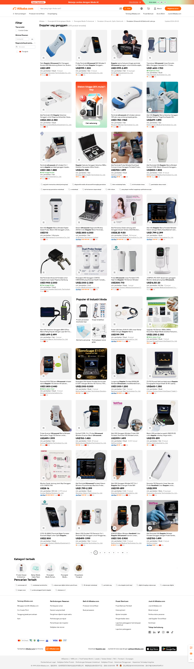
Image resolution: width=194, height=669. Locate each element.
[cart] (149, 9)
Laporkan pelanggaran (123, 629)
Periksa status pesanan (156, 614)
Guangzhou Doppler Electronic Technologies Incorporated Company (56, 289)
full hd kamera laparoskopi (93, 189)
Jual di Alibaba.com (155, 606)
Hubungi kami (120, 610)
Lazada (97, 659)
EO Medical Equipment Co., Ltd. (122, 73)
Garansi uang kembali (57, 610)
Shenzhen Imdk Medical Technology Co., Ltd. (126, 237)
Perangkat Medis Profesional (84, 21)
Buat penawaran (88, 610)
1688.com (74, 659)
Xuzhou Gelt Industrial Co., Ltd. (50, 176)
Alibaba (41, 21)
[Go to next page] (127, 553)
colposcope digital (168, 585)
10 (122, 552)
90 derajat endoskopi (90, 585)
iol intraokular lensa (138, 184)
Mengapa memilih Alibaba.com (28, 606)
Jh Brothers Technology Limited (87, 237)
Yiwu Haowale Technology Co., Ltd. (159, 75)
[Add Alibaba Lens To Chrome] (52, 649)
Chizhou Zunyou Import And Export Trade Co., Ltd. (162, 391)
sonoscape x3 (22, 585)
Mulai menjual (153, 610)
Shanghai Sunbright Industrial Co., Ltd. (124, 339)
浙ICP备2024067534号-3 (154, 666)
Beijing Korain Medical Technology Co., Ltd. (161, 125)
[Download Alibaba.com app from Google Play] (169, 649)
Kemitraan (151, 623)
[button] (120, 8)
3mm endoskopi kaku (119, 184)
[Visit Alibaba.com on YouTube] (167, 632)
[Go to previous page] (91, 553)
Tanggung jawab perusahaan (27, 614)
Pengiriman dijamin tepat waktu (61, 614)
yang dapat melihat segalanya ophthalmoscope (136, 189)
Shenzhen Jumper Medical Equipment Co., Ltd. (162, 287)
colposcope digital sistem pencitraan (65, 585)
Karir (18, 619)
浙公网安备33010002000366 (133, 666)
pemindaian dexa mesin (158, 184)
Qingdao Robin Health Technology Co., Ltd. (90, 175)
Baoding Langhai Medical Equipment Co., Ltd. (56, 125)
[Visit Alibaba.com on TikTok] (172, 632)
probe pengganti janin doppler (41, 590)
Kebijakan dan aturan (57, 627)
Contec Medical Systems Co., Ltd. (87, 287)
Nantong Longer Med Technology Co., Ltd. (126, 391)
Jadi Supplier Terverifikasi (157, 619)
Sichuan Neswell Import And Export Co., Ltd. (162, 341)
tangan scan (22, 590)
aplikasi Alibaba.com (136, 649)
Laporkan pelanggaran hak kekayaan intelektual (128, 624)
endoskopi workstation (40, 585)
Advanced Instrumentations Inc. (51, 393)
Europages (129, 659)
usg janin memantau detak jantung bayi (55, 184)
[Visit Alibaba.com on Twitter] (158, 632)
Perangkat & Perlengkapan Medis (59, 21)
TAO (114, 659)
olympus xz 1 (62, 590)
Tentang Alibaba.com (25, 601)
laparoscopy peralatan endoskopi (53, 189)
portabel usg (108, 585)
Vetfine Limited (116, 175)
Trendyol (121, 659)
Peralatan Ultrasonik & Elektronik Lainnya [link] (141, 21)
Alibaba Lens (30, 649)
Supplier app (100, 649)
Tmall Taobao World (86, 659)
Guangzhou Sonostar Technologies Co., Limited (56, 73)
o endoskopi (74, 189)
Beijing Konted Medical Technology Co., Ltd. (162, 175)
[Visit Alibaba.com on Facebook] (149, 632)
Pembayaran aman (56, 606)
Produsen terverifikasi (90, 606)
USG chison (111, 189)
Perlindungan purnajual (58, 619)
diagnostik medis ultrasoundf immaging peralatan (90, 184)
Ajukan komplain (121, 614)
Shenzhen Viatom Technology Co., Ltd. (160, 237)
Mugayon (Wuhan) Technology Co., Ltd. (124, 125)
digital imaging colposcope (147, 585)
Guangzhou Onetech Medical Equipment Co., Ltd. (127, 287)
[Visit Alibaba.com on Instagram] (163, 632)
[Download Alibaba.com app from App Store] (152, 649)
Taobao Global (106, 659)
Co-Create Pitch (23, 610)
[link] (191, 648)
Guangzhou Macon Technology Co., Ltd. (54, 339)
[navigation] (25, 287)
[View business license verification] (117, 666)
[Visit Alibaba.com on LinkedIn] (154, 632)
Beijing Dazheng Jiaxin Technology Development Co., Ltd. (91, 391)
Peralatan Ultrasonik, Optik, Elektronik (110, 21)
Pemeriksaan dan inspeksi (59, 623)
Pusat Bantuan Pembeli (124, 606)
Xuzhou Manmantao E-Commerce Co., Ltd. (55, 237)
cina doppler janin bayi (125, 585)
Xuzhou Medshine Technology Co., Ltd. (89, 73)
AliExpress (65, 659)
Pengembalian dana (122, 619)
